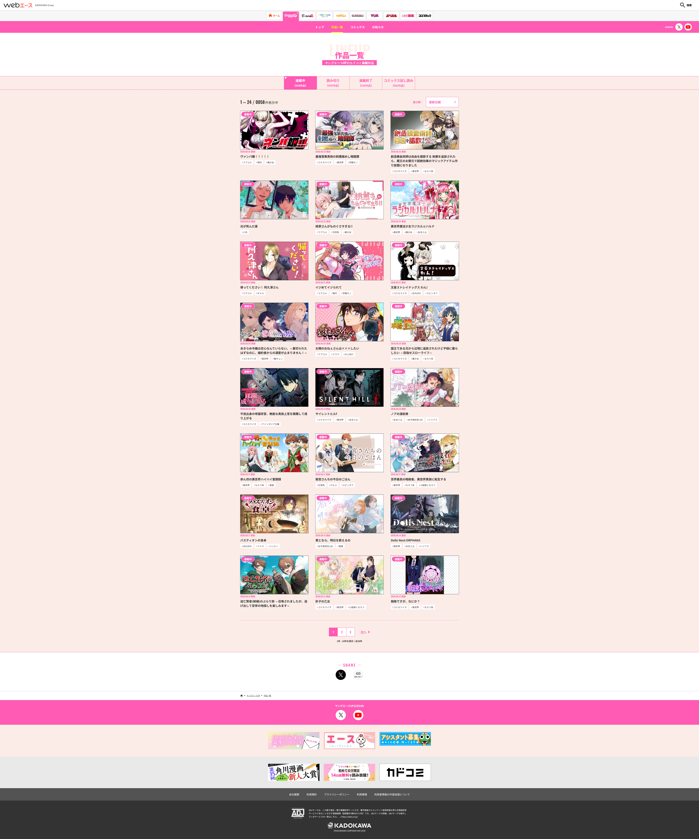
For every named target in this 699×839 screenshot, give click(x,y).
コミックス (357, 27)
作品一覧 (337, 27)
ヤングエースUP (253, 695)
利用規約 (312, 794)
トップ (319, 27)
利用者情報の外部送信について (392, 794)
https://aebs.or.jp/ (349, 816)
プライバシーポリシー (337, 794)
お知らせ (378, 27)
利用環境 (362, 794)
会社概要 (294, 794)
